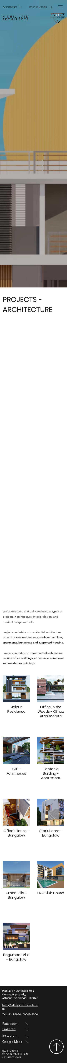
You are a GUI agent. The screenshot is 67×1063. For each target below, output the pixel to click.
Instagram (9, 1035)
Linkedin (9, 1029)
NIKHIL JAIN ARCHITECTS (16, 18)
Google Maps (12, 1042)
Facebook (9, 1024)
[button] (60, 6)
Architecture (10, 6)
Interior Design (38, 6)
